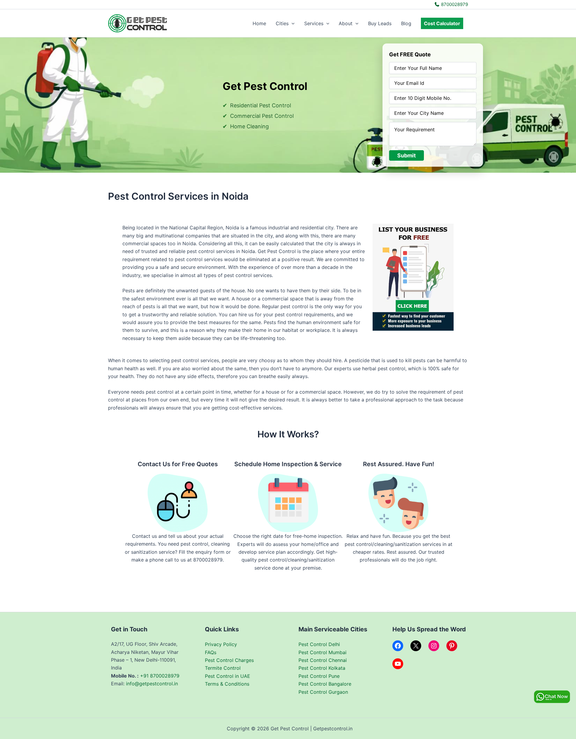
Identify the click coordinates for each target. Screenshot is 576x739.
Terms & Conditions (227, 684)
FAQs (210, 652)
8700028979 (454, 4)
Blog (406, 23)
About (345, 23)
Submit (406, 155)
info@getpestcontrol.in (152, 684)
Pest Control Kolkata (321, 668)
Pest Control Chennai (322, 660)
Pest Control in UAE (227, 676)
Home (259, 23)
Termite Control (223, 668)
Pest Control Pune (319, 676)
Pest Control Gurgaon (323, 692)
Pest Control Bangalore (324, 684)
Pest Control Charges (229, 660)
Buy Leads (380, 23)
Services (313, 23)
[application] (292, 23)
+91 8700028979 (159, 676)
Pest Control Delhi (319, 644)
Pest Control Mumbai (322, 652)
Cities (282, 23)
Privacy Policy (221, 644)
